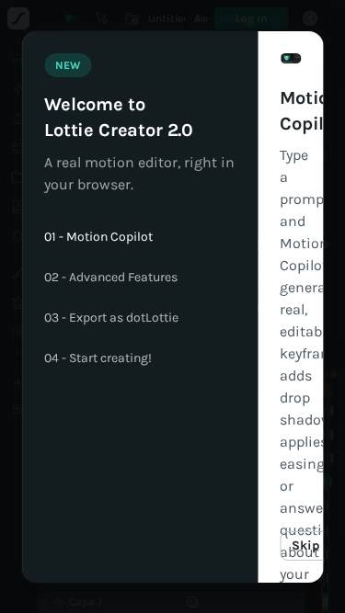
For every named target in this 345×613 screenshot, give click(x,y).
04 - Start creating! (98, 358)
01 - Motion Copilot (98, 237)
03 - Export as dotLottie (111, 318)
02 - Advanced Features (111, 277)
